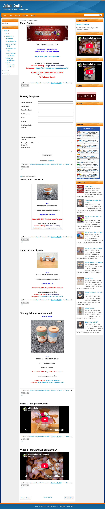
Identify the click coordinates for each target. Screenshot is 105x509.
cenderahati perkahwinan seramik (40, 83)
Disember (9, 36)
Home (4, 15)
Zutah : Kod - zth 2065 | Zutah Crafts (87, 141)
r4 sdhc (71, 506)
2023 (5, 33)
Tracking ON (94, 178)
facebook (17, 15)
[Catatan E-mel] (71, 83)
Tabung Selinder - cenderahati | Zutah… (86, 157)
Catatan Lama (69, 498)
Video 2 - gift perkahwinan (34, 403)
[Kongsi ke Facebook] (28, 85)
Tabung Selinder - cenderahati (94, 262)
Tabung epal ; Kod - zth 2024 (93, 248)
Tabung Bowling (89, 308)
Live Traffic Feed (88, 129)
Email (10, 15)
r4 (58, 506)
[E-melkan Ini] (22, 85)
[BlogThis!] (24, 85)
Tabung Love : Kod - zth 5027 (94, 232)
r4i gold (62, 506)
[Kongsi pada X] (26, 85)
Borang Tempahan (82, 24)
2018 (5, 70)
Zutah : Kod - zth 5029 (31, 250)
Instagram (25, 15)
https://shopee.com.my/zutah (47, 56)
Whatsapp (33, 15)
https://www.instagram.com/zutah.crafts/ (52, 68)
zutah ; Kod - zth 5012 (31, 179)
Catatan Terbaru (25, 498)
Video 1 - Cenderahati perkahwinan (38, 450)
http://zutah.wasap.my (53, 380)
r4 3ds (67, 506)
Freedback (51, 160)
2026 (5, 31)
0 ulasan (67, 83)
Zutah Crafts (12, 5)
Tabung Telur (89, 278)
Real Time (87, 178)
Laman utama (48, 497)
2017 (5, 73)
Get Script (81, 178)
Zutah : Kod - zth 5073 (91, 322)
